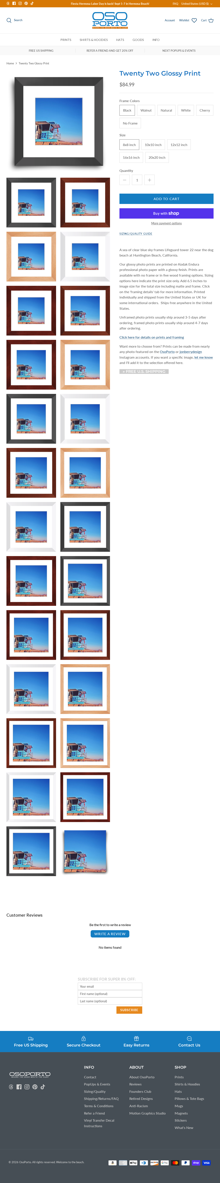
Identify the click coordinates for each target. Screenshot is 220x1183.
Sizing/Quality (94, 1091)
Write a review (110, 934)
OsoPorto (25, 1162)
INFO (156, 40)
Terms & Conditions (98, 1106)
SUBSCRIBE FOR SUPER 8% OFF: (107, 979)
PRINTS (65, 40)
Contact (90, 1077)
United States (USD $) (195, 3)
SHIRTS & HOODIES (94, 40)
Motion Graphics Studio (147, 1113)
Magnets (181, 1113)
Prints (179, 1077)
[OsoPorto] (110, 20)
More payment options (166, 223)
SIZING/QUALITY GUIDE (135, 233)
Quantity (126, 170)
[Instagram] (20, 3)
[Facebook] (14, 3)
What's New (184, 1127)
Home (10, 63)
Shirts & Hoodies (187, 1084)
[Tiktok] (32, 3)
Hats (178, 1091)
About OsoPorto (141, 1077)
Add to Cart (166, 199)
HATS (120, 40)
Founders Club (140, 1091)
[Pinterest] (26, 3)
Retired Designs (141, 1098)
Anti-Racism (138, 1106)
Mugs (179, 1106)
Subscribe (129, 1010)
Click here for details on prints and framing (151, 337)
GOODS (138, 40)
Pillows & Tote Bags (189, 1098)
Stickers (181, 1120)
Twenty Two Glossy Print (34, 63)
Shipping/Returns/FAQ (101, 1098)
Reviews (135, 1084)
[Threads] (8, 3)
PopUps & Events (97, 1084)
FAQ (175, 3)
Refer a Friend (94, 1113)
